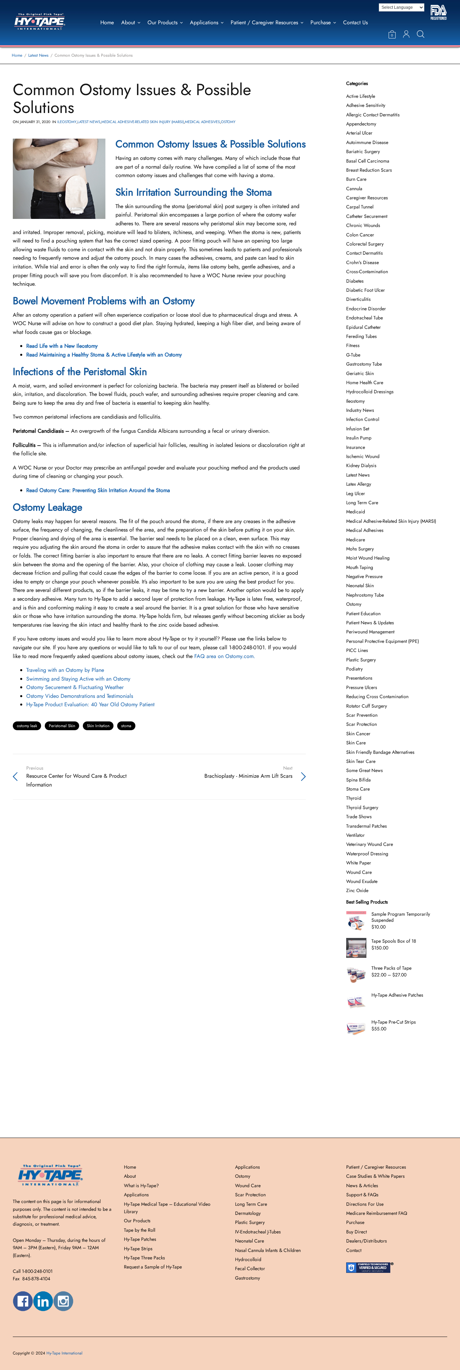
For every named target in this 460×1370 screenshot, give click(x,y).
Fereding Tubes (361, 336)
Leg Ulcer (355, 493)
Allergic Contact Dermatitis (373, 114)
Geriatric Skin (360, 373)
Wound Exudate (361, 881)
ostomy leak (27, 726)
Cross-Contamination (367, 271)
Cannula (354, 188)
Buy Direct (356, 1231)
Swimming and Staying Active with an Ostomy (78, 679)
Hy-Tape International (64, 1353)
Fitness (353, 345)
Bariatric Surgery (363, 151)
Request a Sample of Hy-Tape (153, 1266)
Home (107, 22)
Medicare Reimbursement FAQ (376, 1213)
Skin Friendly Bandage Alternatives (380, 752)
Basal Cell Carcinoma (367, 161)
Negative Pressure (364, 576)
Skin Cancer (358, 733)
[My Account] (406, 34)
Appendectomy (361, 123)
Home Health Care (364, 382)
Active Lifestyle (360, 96)
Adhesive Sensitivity (365, 105)
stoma (126, 726)
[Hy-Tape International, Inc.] (47, 22)
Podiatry (354, 668)
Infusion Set (357, 428)
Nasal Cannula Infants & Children (268, 1250)
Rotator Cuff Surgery (366, 706)
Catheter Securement (366, 216)
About (128, 22)
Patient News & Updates (370, 622)
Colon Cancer (360, 234)
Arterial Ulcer (359, 133)
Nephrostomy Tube (365, 595)
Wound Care (359, 872)
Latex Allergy (358, 484)
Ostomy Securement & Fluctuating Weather (75, 687)
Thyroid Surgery (362, 807)
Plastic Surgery (361, 659)
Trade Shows (359, 816)
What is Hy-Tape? (141, 1185)
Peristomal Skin (62, 726)
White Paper (358, 862)
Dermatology (248, 1213)
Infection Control (362, 419)
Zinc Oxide (357, 890)
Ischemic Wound (363, 456)
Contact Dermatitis (364, 253)
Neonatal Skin (360, 585)
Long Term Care (362, 502)
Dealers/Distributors (366, 1240)
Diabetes (355, 281)
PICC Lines (357, 650)
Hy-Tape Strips (138, 1248)
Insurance (355, 447)
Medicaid (355, 511)
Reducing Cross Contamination (377, 696)
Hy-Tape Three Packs (144, 1257)
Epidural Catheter (363, 327)
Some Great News (364, 770)
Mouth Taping (359, 567)
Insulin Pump (358, 437)
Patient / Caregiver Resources (264, 22)
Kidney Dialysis (361, 465)
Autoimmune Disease (367, 142)
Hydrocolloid (248, 1259)
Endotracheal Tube (364, 317)
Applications (204, 22)
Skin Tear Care (360, 761)
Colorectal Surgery (365, 243)
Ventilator (355, 835)
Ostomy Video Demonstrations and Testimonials (79, 696)
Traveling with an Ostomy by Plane (65, 670)
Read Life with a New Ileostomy (62, 346)
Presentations (359, 678)
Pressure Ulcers (361, 687)
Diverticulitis (358, 299)
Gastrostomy (247, 1278)
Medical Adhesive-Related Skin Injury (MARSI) (142, 121)
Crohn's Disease (362, 262)
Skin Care (356, 742)
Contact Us (355, 22)
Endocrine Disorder (366, 308)
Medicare (355, 539)
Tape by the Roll (139, 1230)
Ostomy (228, 121)
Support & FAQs (362, 1194)
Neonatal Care (249, 1240)
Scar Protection (361, 724)
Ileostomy (66, 121)
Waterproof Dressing (367, 853)
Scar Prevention (361, 715)
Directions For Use (365, 1204)
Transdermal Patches (366, 826)
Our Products (162, 22)
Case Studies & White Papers (375, 1176)
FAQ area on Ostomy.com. (224, 656)
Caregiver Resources (367, 197)
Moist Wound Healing (368, 557)
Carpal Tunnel (359, 206)
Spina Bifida (358, 779)
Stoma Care (358, 789)
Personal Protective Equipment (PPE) (382, 641)
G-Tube (353, 354)
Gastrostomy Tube (364, 364)
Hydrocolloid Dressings (370, 391)
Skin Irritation (98, 726)
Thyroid (353, 798)
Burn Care (356, 179)
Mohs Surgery (360, 548)
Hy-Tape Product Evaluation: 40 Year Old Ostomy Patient (90, 704)
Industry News (360, 410)
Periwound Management (370, 631)
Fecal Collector (250, 1268)
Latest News (88, 121)
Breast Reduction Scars (369, 170)
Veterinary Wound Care (369, 844)
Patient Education (363, 613)
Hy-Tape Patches (140, 1239)
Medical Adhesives (202, 121)
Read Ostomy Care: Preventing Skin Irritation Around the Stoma (98, 490)
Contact (353, 1250)
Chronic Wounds (363, 225)
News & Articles (362, 1185)
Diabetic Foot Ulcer (365, 290)
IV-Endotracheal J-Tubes (258, 1231)
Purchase (320, 22)
